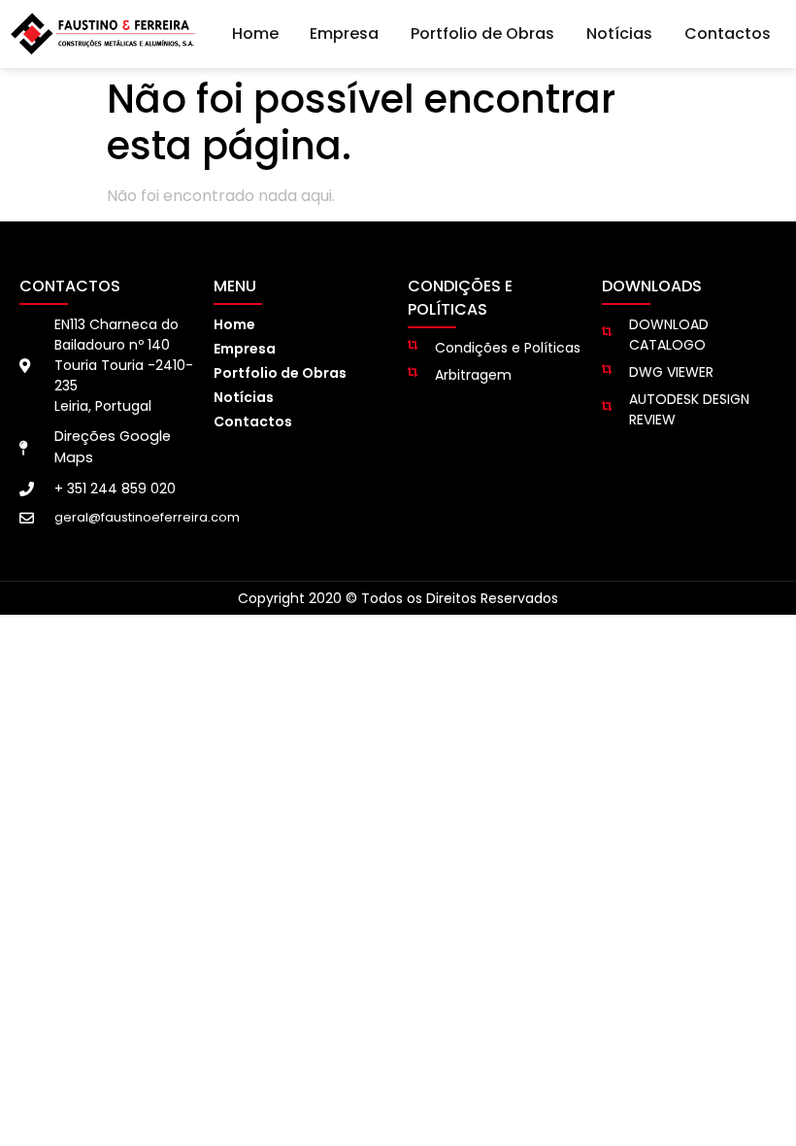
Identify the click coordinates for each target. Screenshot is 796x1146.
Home (255, 33)
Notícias (619, 33)
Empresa (344, 33)
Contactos (727, 33)
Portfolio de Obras (482, 33)
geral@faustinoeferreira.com (147, 517)
